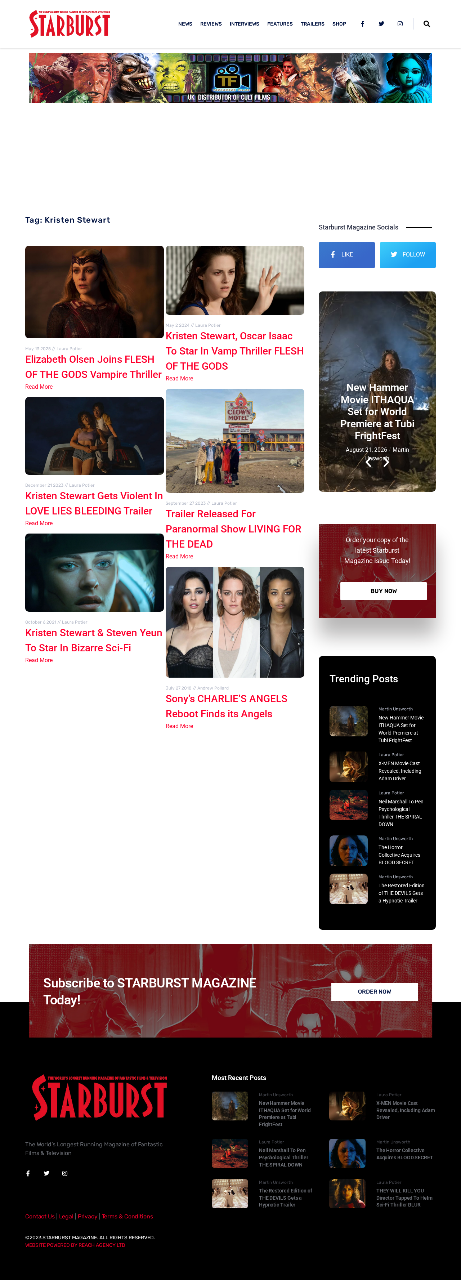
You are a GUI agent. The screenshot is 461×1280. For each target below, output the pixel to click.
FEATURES (280, 24)
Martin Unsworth (396, 709)
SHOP (339, 24)
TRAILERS (313, 24)
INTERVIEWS (244, 24)
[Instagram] (400, 24)
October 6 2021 (40, 622)
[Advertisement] (230, 162)
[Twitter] (381, 24)
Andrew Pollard (213, 688)
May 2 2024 (177, 325)
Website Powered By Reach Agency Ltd (75, 1245)
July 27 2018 (179, 688)
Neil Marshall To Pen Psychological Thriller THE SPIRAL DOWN (283, 1157)
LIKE (347, 254)
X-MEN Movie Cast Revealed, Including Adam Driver (400, 771)
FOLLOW (414, 254)
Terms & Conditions (127, 1216)
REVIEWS (211, 24)
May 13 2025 (38, 348)
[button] (368, 391)
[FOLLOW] (394, 254)
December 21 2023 (44, 485)
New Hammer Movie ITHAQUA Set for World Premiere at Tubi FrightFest (377, 412)
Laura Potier (69, 348)
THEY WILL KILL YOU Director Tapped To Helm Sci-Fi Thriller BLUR (404, 1198)
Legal (66, 1216)
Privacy (88, 1216)
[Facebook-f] (362, 24)
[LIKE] (333, 254)
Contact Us (40, 1216)
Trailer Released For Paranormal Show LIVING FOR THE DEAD (233, 529)
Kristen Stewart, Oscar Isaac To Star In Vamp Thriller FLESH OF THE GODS (235, 351)
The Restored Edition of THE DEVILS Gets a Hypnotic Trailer (402, 893)
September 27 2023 (186, 503)
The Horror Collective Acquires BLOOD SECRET (399, 854)
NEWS (185, 24)
